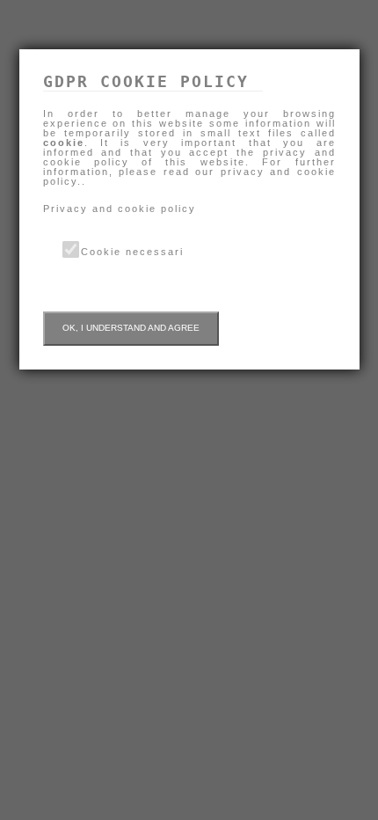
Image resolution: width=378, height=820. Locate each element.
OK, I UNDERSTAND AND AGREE (131, 328)
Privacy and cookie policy (119, 208)
